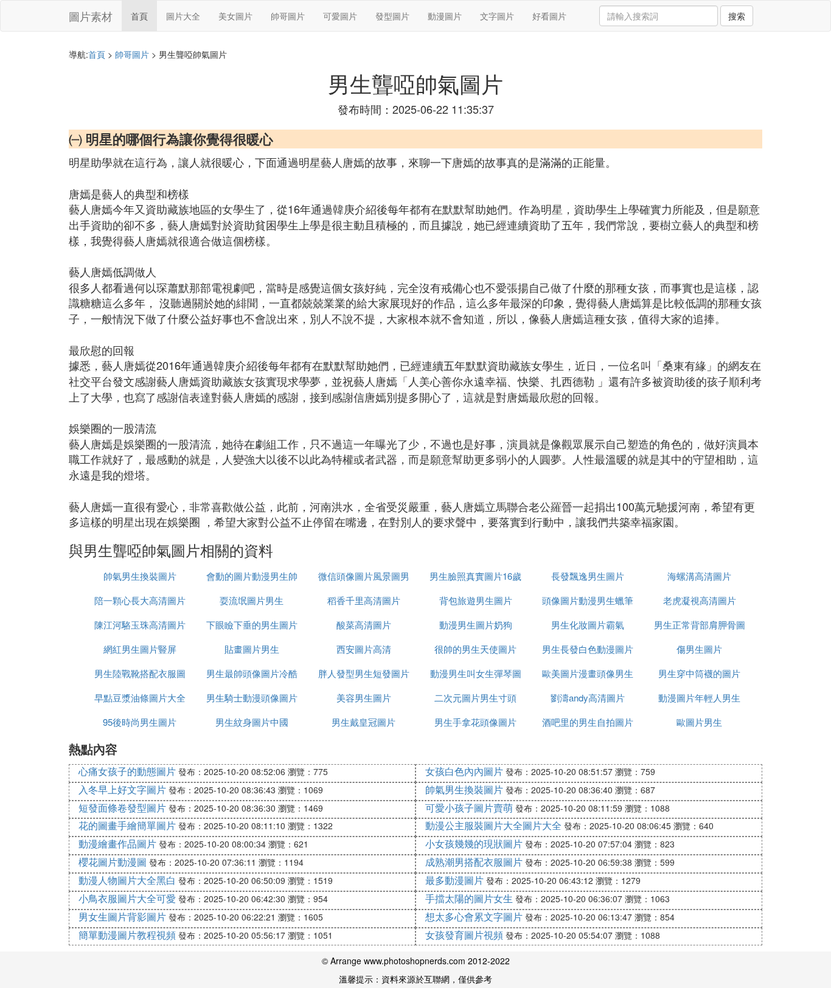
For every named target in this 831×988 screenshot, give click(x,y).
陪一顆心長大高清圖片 (140, 600)
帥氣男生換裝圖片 (139, 575)
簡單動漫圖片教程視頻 (127, 935)
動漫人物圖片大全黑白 (127, 880)
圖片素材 (91, 16)
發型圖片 (392, 16)
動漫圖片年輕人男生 (699, 697)
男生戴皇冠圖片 (363, 721)
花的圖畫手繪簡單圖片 (127, 825)
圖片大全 (183, 16)
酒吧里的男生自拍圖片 (587, 721)
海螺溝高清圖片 (699, 575)
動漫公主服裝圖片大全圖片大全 (493, 825)
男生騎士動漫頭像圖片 (251, 697)
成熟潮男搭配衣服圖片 (474, 862)
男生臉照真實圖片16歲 (475, 575)
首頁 (139, 16)
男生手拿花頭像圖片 (475, 721)
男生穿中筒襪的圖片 (699, 673)
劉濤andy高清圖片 (588, 697)
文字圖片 (497, 16)
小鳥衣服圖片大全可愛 (127, 898)
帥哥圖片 (288, 16)
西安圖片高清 (363, 648)
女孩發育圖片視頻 (464, 935)
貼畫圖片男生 (251, 648)
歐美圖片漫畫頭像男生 (587, 673)
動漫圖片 (445, 16)
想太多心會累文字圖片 (474, 917)
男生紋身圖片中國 (251, 721)
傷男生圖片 (699, 648)
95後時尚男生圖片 (139, 721)
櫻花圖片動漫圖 (112, 862)
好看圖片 (549, 16)
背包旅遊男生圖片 (475, 600)
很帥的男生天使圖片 (475, 648)
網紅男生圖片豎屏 (139, 648)
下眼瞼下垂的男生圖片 (251, 624)
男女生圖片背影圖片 (122, 917)
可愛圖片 (340, 16)
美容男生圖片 (363, 697)
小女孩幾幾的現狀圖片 (474, 844)
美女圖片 (235, 16)
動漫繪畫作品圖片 (117, 844)
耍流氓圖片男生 (251, 600)
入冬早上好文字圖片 (122, 789)
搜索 (736, 16)
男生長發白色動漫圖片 (587, 648)
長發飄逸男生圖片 (587, 575)
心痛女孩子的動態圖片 (127, 771)
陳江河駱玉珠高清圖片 (140, 624)
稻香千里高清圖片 (363, 600)
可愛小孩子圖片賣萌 (469, 808)
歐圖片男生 (699, 721)
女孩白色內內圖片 (464, 771)
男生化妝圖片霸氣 (587, 624)
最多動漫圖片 (454, 880)
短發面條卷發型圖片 (122, 808)
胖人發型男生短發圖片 (363, 673)
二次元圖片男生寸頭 (475, 697)
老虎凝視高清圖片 (699, 600)
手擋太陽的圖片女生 (469, 898)
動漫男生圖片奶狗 (475, 624)
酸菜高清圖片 (363, 624)
